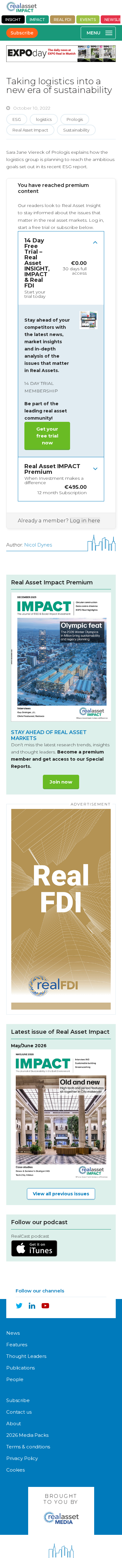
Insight (13, 19)
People (14, 1379)
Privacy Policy (22, 1458)
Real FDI (62, 19)
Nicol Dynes (38, 545)
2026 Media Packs (27, 1435)
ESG (17, 119)
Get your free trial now (47, 436)
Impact (37, 19)
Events (88, 19)
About (13, 1423)
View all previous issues (61, 1194)
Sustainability (76, 129)
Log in (96, 220)
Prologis (75, 119)
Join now (61, 782)
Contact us (19, 1412)
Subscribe (22, 33)
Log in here (85, 521)
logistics (44, 119)
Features (16, 1345)
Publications (20, 1368)
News (12, 1333)
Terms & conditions (28, 1447)
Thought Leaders (26, 1356)
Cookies (15, 1470)
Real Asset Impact (30, 129)
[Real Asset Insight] (21, 7)
